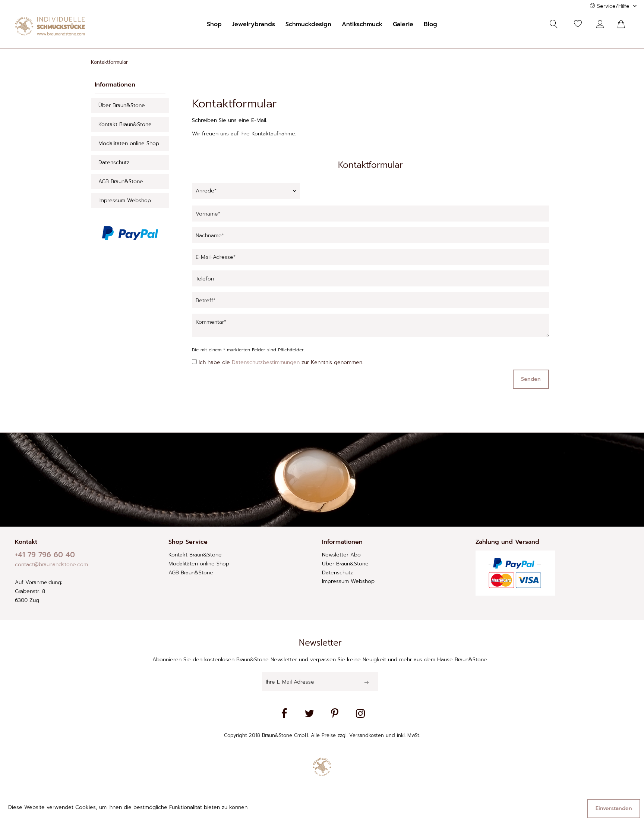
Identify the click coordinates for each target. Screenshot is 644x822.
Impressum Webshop (124, 200)
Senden (531, 379)
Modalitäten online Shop (128, 143)
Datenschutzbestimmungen (266, 362)
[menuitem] (214, 24)
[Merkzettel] (578, 24)
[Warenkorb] (625, 24)
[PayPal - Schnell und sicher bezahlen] (130, 233)
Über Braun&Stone (121, 105)
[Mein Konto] (601, 24)
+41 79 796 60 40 (45, 554)
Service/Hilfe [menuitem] (613, 6)
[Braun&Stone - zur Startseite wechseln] (50, 26)
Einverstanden (614, 808)
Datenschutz (113, 162)
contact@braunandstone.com (51, 564)
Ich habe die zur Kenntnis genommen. (281, 362)
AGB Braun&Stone (120, 181)
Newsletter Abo (341, 555)
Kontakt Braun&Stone (125, 124)
